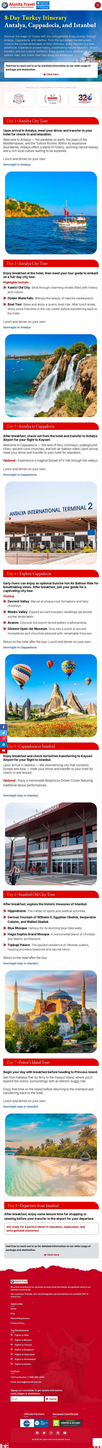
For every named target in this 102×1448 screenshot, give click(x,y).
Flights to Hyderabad (24, 1354)
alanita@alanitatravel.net (29, 1382)
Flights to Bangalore (24, 1349)
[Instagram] (3, 739)
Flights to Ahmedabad (25, 1359)
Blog (13, 1313)
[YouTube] (3, 751)
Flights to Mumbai (23, 1340)
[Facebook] (3, 727)
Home (13, 1309)
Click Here (52, 74)
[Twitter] (3, 733)
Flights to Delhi (22, 1335)
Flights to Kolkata (23, 1364)
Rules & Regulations (20, 1318)
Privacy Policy (17, 1323)
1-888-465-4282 (36, 1377)
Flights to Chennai (23, 1345)
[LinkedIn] (3, 745)
